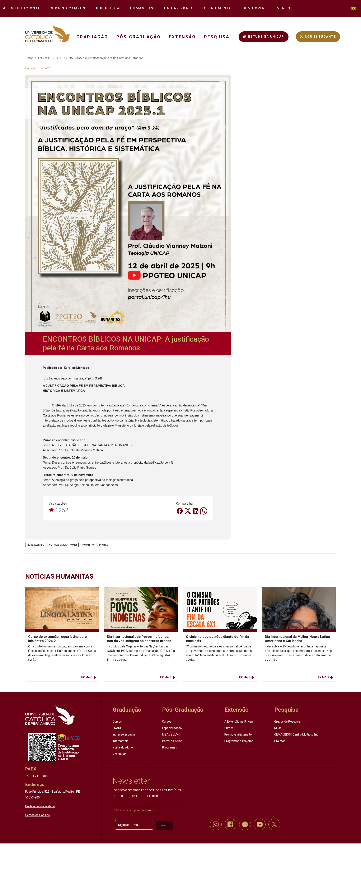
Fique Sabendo (35, 544)
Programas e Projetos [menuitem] (238, 741)
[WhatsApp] (203, 510)
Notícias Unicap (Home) (63, 544)
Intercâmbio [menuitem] (120, 741)
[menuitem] (23, 8)
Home (29, 58)
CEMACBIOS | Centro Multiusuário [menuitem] (296, 734)
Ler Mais (86, 677)
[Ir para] (50, 715)
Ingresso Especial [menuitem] (124, 734)
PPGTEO (103, 544)
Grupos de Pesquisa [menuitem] (287, 721)
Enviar (164, 825)
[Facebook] (180, 510)
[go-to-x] (48, 33)
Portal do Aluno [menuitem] (123, 747)
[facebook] (230, 824)
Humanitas (88, 544)
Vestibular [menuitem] (119, 754)
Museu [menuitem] (278, 728)
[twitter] (274, 824)
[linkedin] (245, 824)
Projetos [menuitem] (279, 741)
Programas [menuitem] (169, 747)
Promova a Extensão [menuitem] (238, 734)
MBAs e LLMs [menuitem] (171, 734)
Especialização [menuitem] (172, 728)
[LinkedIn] (196, 510)
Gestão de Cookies (37, 815)
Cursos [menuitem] (117, 721)
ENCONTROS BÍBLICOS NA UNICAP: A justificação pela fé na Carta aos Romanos (90, 58)
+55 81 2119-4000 (37, 776)
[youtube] (260, 824)
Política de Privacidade (40, 806)
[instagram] (216, 824)
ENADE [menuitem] (117, 728)
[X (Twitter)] (188, 510)
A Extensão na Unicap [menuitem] (238, 721)
